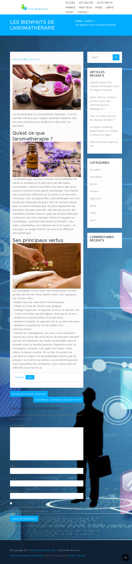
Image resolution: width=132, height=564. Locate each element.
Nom (13, 465)
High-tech (85, 7)
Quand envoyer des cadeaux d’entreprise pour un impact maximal (104, 86)
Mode (98, 7)
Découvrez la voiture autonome (29, 393)
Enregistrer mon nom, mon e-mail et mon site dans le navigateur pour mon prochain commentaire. (44, 509)
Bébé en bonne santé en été (104, 143)
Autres (93, 184)
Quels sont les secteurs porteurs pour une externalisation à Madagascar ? (103, 103)
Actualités (86, 2)
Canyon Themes (76, 555)
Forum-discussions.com (42, 550)
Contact (83, 12)
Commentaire (18, 425)
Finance (70, 7)
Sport (70, 12)
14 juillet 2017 (33, 59)
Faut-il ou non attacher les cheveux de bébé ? (103, 117)
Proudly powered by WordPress (26, 555)
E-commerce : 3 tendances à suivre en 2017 (58, 399)
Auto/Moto (105, 2)
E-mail (14, 478)
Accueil (70, 2)
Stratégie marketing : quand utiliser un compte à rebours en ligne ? (104, 131)
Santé (110, 7)
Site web (14, 491)
